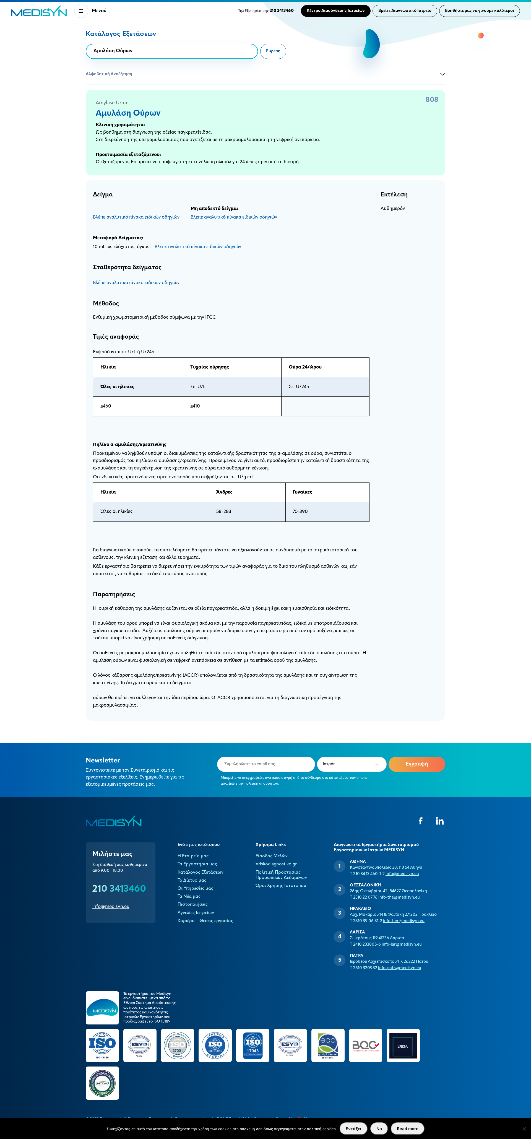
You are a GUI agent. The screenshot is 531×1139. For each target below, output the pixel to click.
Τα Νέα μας (189, 896)
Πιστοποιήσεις (193, 904)
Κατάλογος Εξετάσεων (200, 872)
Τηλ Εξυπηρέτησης (266, 11)
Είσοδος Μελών (272, 856)
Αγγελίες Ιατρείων (196, 913)
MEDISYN (39, 11)
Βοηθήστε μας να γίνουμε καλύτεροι (479, 11)
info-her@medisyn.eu (404, 921)
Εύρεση (273, 51)
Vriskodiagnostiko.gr (276, 864)
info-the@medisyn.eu (399, 898)
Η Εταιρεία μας (193, 856)
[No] (524, 1129)
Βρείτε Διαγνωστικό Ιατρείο (404, 11)
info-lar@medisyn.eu (402, 945)
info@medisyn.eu (110, 906)
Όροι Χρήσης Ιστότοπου (281, 886)
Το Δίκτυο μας (192, 880)
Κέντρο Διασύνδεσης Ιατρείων (336, 11)
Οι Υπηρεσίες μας (195, 888)
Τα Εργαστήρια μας (197, 864)
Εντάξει (353, 1128)
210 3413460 (119, 889)
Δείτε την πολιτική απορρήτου (253, 783)
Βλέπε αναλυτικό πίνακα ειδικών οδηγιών (136, 217)
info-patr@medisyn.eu (399, 968)
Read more (407, 1128)
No (379, 1128)
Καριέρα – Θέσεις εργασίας (205, 921)
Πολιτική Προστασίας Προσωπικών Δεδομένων (281, 875)
